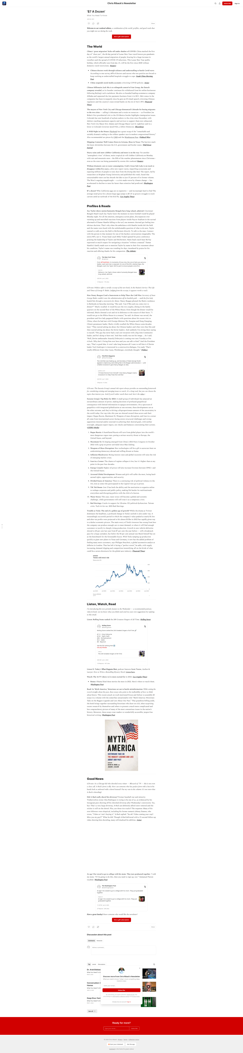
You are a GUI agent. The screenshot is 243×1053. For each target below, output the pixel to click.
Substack (112, 1049)
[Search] (215, 3)
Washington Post (131, 137)
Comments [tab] (91, 941)
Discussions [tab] (101, 964)
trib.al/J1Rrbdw (102, 647)
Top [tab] (89, 964)
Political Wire (145, 137)
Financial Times (139, 551)
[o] (148, 973)
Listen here (130, 672)
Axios (147, 82)
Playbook (113, 131)
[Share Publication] (220, 3)
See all (90, 1011)
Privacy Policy (136, 996)
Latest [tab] (94, 964)
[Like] (89, 23)
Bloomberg (139, 126)
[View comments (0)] (93, 23)
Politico (144, 350)
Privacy (120, 1039)
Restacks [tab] (99, 941)
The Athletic (131, 251)
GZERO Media (93, 427)
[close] (139, 968)
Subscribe (227, 3)
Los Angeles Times (127, 196)
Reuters (113, 65)
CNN (116, 137)
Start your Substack (116, 1044)
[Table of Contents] (2, 526)
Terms (125, 1039)
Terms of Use (130, 994)
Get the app (131, 1044)
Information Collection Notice (121, 996)
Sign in (237, 3)
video (142, 394)
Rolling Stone (145, 619)
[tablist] (95, 941)
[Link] (84, 46)
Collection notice (134, 1039)
